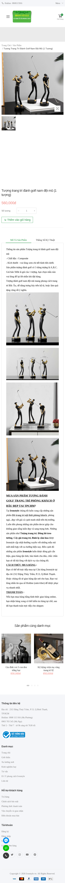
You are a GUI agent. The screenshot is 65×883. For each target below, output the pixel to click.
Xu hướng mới (8, 762)
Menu (57, 3)
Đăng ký (5, 831)
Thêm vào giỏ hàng (19, 219)
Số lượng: (6, 210)
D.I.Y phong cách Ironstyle (13, 776)
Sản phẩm (17, 45)
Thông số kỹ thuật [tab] (45, 240)
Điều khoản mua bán (10, 816)
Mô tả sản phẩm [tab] (18, 240)
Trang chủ (6, 45)
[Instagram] (20, 855)
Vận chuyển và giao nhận (12, 811)
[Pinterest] (35, 855)
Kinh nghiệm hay (9, 767)
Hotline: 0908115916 (13, 3)
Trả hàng (5, 797)
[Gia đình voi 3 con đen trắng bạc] (16, 648)
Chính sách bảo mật (10, 801)
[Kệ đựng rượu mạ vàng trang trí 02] (48, 648)
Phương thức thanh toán (12, 806)
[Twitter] (12, 855)
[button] (60, 16)
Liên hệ (5, 781)
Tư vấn (5, 771)
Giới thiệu (6, 757)
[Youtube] (27, 855)
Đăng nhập (6, 836)
